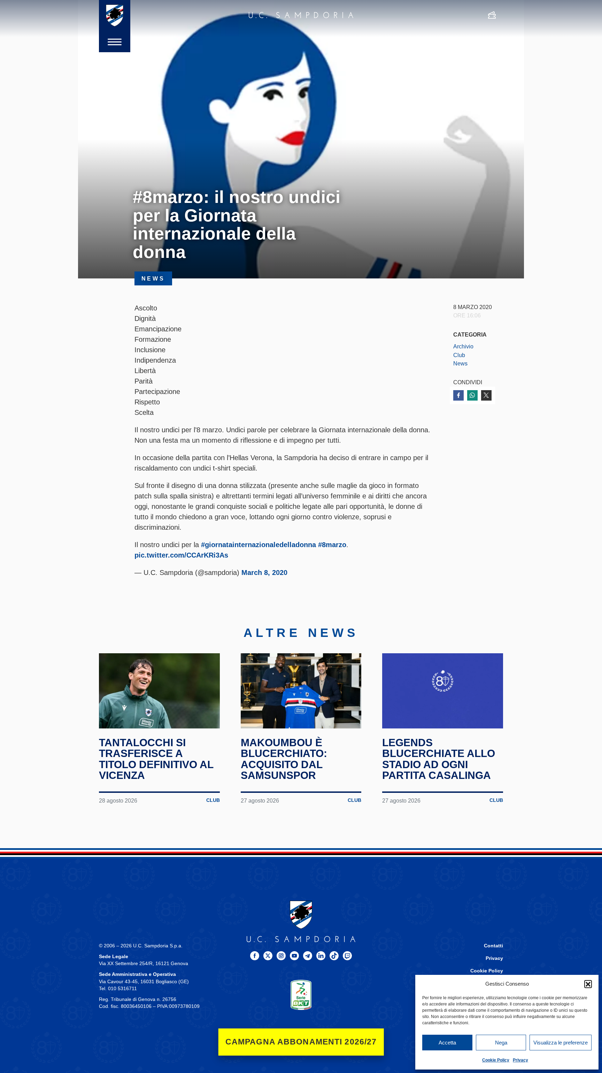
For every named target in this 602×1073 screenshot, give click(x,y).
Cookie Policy (495, 1060)
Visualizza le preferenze (560, 1043)
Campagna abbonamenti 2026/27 (301, 1042)
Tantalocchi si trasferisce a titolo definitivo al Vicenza (156, 759)
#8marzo (332, 545)
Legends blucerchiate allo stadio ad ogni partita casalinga (438, 759)
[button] (588, 983)
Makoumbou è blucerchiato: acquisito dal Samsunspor (284, 759)
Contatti (493, 945)
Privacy (520, 1060)
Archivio (463, 346)
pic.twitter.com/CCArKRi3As (181, 555)
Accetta (447, 1043)
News (460, 363)
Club (459, 355)
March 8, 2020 (264, 572)
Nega (501, 1043)
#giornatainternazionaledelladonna (258, 545)
